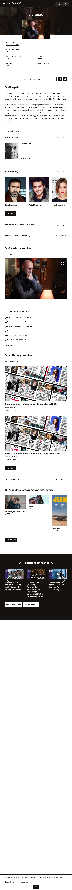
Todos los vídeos (30, 604)
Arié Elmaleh (35, 205)
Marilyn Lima (58, 205)
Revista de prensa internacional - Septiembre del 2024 (31, 404)
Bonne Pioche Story (13, 45)
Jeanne (56, 528)
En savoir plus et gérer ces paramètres (18, 882)
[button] (62, 264)
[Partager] (60, 79)
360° (31, 506)
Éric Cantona (11, 205)
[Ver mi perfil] (65, 4)
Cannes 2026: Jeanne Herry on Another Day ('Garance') (34, 586)
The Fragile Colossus (15, 511)
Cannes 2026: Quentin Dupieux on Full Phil (57, 584)
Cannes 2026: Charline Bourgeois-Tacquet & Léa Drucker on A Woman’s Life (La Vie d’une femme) (13, 589)
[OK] (36, 887)
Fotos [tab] (9, 254)
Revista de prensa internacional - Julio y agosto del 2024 (32, 453)
